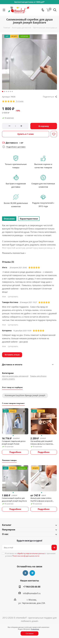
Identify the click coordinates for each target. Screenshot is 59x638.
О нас (5, 534)
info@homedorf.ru (31, 593)
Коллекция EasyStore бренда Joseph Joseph (25, 395)
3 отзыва (19, 101)
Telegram (32, 573)
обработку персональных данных (31, 553)
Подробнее (35, 629)
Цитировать (13, 296)
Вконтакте (25, 573)
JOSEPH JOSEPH (8, 379)
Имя (4, 296)
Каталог (6, 524)
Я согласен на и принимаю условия (30, 554)
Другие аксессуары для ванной (15, 376)
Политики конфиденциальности (25, 556)
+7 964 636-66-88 (31, 586)
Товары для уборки (38, 376)
